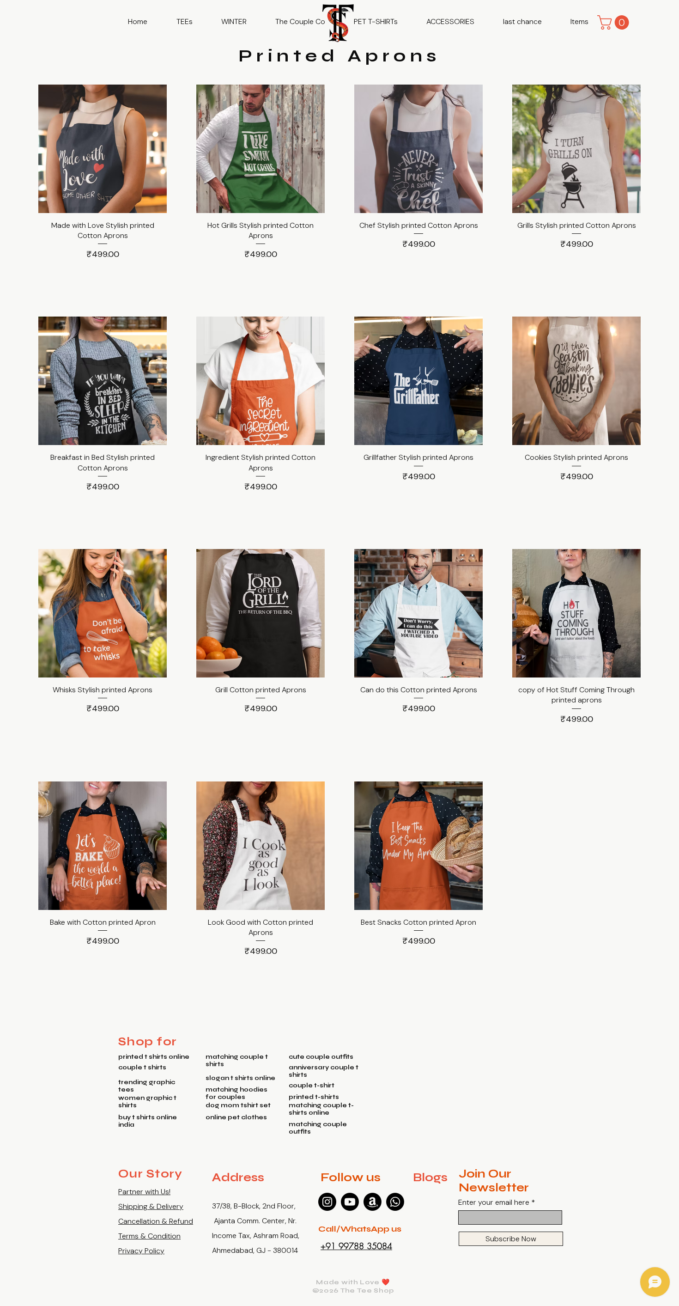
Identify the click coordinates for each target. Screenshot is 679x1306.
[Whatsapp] (395, 1202)
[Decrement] (45, 275)
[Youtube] (350, 1202)
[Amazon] (373, 1202)
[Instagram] (327, 1202)
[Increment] (159, 275)
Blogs (430, 1177)
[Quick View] (102, 149)
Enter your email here (493, 1202)
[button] (184, 21)
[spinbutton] (102, 275)
